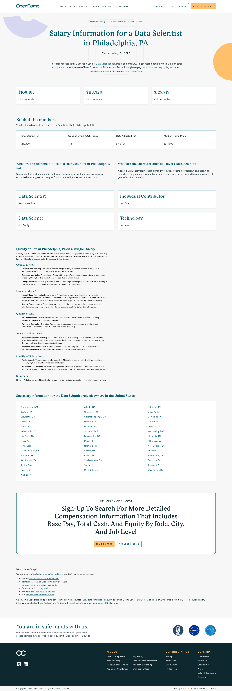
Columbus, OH (155, 416)
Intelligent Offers (141, 669)
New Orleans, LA (156, 446)
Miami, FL (88, 441)
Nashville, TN (90, 446)
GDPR (213, 688)
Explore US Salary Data (100, 21)
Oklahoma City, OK (30, 450)
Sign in (159, 6)
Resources (108, 6)
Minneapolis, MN (29, 446)
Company (204, 652)
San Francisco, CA (93, 460)
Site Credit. (66, 688)
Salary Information (207, 673)
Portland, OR (27, 455)
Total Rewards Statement (145, 660)
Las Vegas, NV (27, 436)
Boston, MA (26, 412)
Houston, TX (154, 426)
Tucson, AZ (153, 465)
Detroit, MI (153, 421)
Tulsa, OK (25, 470)
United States (91, 470)
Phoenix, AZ (154, 450)
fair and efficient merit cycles (40, 594)
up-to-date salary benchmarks (44, 578)
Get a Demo (171, 664)
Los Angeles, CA (92, 436)
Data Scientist (136, 21)
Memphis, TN (154, 436)
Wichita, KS (26, 475)
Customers (92, 6)
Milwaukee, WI (155, 441)
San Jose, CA (154, 460)
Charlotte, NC (91, 412)
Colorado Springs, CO (95, 416)
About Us (202, 660)
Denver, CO (90, 421)
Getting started (177, 652)
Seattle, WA (26, 465)
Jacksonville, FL (92, 431)
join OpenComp (133, 71)
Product (112, 652)
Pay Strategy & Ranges (117, 669)
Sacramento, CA (156, 455)
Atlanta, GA (89, 407)
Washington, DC (156, 470)
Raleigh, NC (89, 455)
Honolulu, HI (90, 426)
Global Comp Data (115, 656)
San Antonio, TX (28, 460)
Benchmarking (113, 660)
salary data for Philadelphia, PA (96, 599)
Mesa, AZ (25, 441)
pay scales (45, 588)
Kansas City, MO (156, 431)
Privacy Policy (180, 688)
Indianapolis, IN (28, 431)
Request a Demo (203, 6)
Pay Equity (138, 656)
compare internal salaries (34, 581)
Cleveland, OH (28, 416)
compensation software (52, 574)
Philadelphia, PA (120, 21)
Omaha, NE (89, 450)
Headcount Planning (142, 664)
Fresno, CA (26, 426)
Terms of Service (198, 688)
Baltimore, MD (155, 407)
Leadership (203, 664)
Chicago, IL (153, 412)
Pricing (78, 6)
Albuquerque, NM (29, 407)
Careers (202, 677)
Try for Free (178, 6)
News (200, 669)
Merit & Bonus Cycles (117, 664)
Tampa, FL (89, 465)
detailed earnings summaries (41, 591)
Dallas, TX (25, 421)
